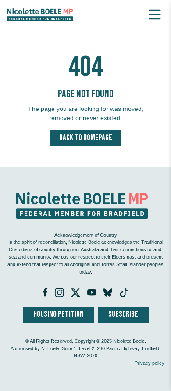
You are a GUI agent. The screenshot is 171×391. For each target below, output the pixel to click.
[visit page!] (46, 293)
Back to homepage (85, 138)
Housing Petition (58, 314)
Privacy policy (149, 363)
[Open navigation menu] (155, 14)
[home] (40, 14)
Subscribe (123, 314)
